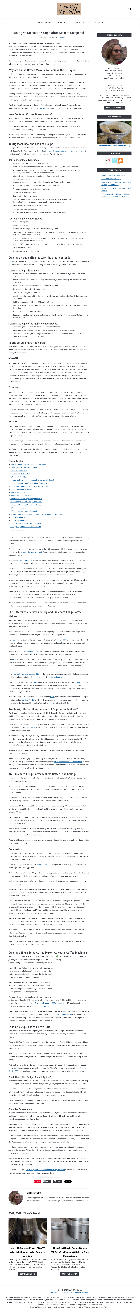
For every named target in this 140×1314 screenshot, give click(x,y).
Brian (63, 37)
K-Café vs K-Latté (17, 530)
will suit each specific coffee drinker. (68, 762)
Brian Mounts (34, 1192)
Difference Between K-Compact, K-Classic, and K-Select (32, 480)
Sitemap (53, 1292)
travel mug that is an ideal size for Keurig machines (45, 1170)
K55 (34, 682)
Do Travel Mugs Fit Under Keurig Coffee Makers (29, 464)
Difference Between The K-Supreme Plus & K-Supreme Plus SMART (36, 514)
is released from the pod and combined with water (64, 151)
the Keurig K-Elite (44, 1006)
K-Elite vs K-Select (17, 517)
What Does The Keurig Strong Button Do (26, 499)
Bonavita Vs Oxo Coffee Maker (113, 175)
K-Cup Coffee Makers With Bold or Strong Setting (29, 486)
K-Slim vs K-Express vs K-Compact (23, 511)
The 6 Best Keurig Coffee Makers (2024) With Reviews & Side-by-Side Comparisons (70, 1252)
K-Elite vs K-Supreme (18, 520)
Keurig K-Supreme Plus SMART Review (25, 527)
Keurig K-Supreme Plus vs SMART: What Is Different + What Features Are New (27, 1252)
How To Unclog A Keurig (19, 492)
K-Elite (32, 728)
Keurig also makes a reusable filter (26, 674)
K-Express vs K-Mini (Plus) (20, 474)
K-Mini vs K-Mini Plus (18, 477)
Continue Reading (27, 1274)
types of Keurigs (56, 677)
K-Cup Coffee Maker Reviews (21, 489)
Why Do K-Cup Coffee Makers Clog (24, 496)
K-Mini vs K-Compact (18, 508)
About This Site (95, 23)
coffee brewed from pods (33, 552)
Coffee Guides (62, 23)
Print (57, 1181)
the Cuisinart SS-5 (26, 560)
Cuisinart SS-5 (60, 640)
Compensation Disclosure (68, 1292)
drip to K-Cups (44, 865)
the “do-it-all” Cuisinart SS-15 (60, 1015)
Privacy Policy (84, 1292)
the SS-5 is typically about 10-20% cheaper (46, 1003)
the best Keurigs (43, 108)
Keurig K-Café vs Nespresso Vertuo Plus (26, 524)
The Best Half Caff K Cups (111, 179)
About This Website (114, 108)
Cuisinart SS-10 (33, 651)
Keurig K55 (16, 640)
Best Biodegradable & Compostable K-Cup (26, 502)
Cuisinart (12, 261)
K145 (52, 697)
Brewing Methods (45, 23)
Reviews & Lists (78, 23)
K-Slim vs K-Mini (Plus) (18, 471)
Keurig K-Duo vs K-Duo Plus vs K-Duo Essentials (28, 483)
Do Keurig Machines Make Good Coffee (25, 505)
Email (47, 1181)
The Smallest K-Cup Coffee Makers (24, 468)
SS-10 (14, 660)
